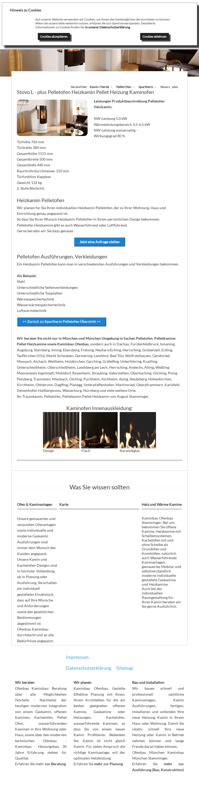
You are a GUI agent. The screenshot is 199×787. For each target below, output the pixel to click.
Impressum (77, 657)
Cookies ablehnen (155, 36)
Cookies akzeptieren (54, 36)
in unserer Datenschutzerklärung (107, 27)
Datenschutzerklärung (88, 668)
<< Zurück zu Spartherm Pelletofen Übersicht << (61, 321)
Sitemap (124, 668)
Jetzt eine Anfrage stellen (100, 241)
